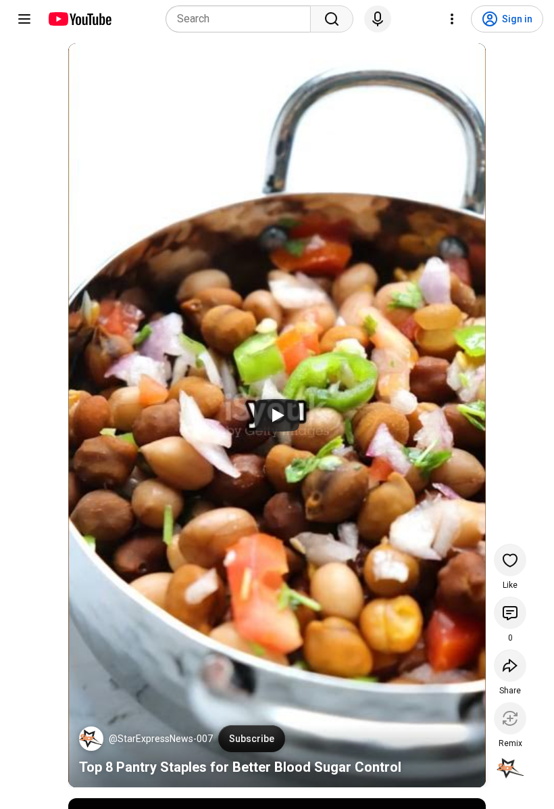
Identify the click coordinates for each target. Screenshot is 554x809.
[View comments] (510, 613)
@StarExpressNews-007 (161, 738)
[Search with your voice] (377, 18)
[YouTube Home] (79, 19)
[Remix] (510, 718)
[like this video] (510, 560)
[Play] (277, 415)
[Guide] (24, 19)
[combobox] (242, 19)
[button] (91, 738)
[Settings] (452, 19)
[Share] (510, 665)
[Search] (331, 18)
